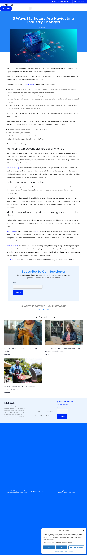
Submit (18, 292)
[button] (83, 530)
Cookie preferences (58, 551)
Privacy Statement (68, 551)
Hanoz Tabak (11, 231)
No (62, 547)
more (13, 259)
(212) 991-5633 (40, 491)
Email (15, 283)
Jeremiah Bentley (13, 168)
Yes (49, 547)
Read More (7, 354)
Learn (9, 259)
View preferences (76, 547)
